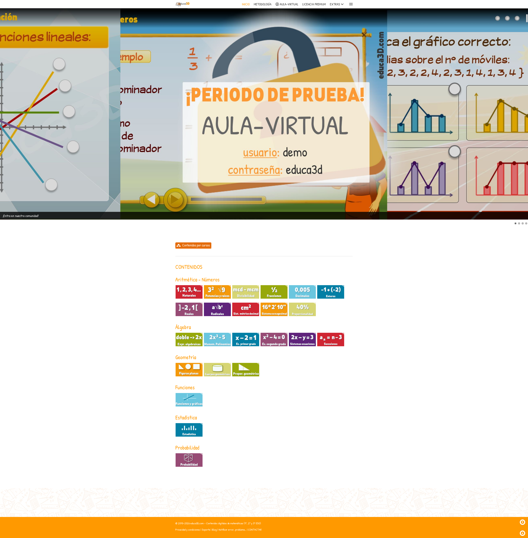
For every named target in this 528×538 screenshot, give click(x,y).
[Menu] (351, 4)
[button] (519, 114)
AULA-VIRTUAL (288, 4)
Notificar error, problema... (232, 529)
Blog (214, 529)
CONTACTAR (255, 529)
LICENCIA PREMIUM (314, 4)
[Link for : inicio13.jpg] (264, 114)
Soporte (206, 529)
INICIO (246, 4)
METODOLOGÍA (262, 4)
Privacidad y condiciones (187, 529)
